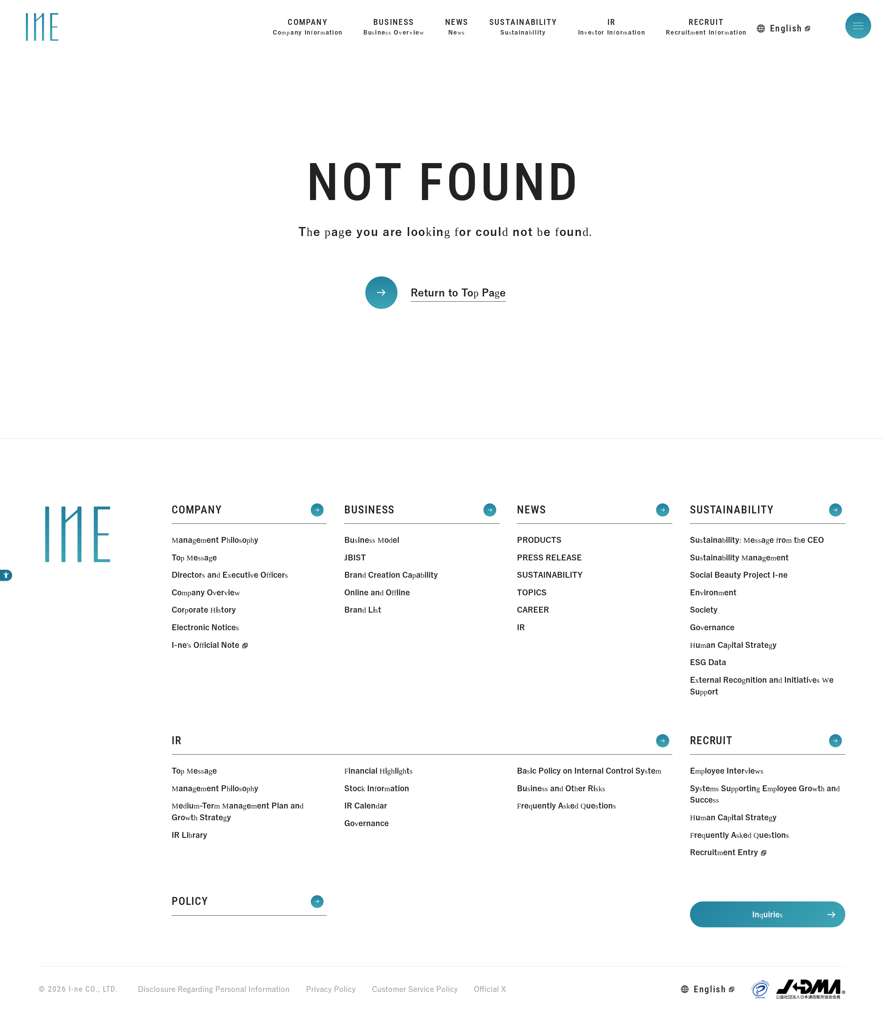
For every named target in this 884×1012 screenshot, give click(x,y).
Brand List (362, 610)
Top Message (194, 557)
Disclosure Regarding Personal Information (214, 989)
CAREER (533, 610)
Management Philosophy (215, 540)
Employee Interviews (726, 771)
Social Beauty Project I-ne (739, 575)
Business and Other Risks (561, 788)
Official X (490, 989)
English (786, 28)
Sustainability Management (739, 557)
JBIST (355, 557)
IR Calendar (365, 806)
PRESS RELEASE (549, 557)
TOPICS (532, 592)
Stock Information (376, 788)
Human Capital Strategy (733, 645)
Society (704, 610)
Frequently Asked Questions (566, 806)
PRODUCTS (539, 540)
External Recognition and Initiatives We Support (762, 686)
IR (521, 627)
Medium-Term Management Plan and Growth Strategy (238, 811)
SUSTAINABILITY (550, 575)
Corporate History (204, 610)
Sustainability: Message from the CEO (757, 540)
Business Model (371, 540)
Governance (712, 627)
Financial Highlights (378, 771)
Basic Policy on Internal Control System (589, 771)
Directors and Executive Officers (230, 575)
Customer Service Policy (415, 989)
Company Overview (206, 592)
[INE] (77, 534)
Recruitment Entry (724, 852)
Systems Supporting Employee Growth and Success (765, 794)
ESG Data (708, 662)
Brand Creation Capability (391, 575)
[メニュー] (858, 26)
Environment (713, 592)
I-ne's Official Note (205, 645)
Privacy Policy (331, 989)
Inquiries (767, 914)
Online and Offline (377, 592)
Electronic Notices (205, 627)
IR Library (189, 835)
